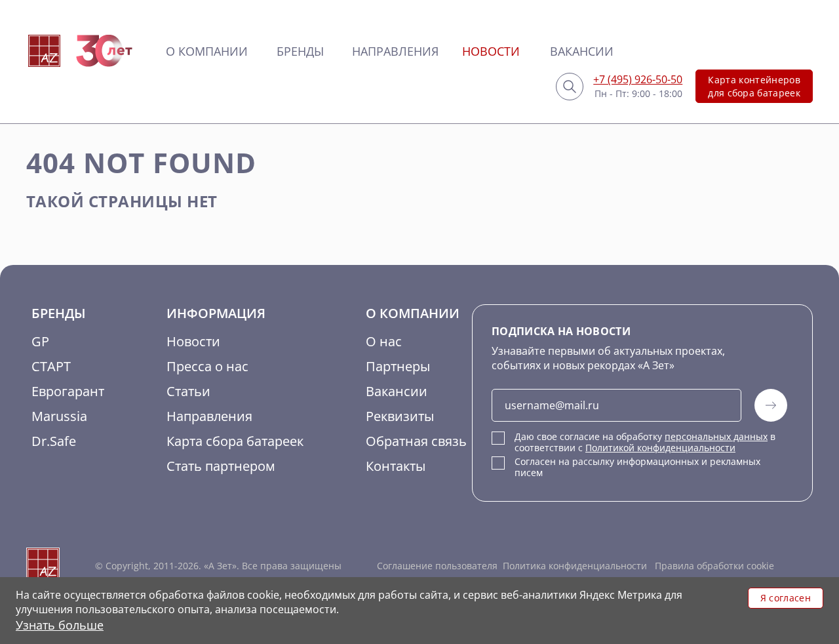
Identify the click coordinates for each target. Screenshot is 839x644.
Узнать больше (60, 625)
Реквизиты (400, 416)
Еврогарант (67, 391)
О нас (384, 341)
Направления (395, 51)
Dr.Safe (53, 441)
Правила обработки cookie (713, 565)
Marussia (59, 416)
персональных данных (716, 436)
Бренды (300, 51)
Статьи (188, 391)
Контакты (395, 466)
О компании (207, 51)
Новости (491, 51)
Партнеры (398, 366)
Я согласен (785, 598)
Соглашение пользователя (437, 565)
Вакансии (582, 51)
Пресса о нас (207, 366)
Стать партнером (220, 466)
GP (40, 341)
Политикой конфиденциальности (660, 447)
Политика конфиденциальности (575, 565)
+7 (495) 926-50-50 (637, 79)
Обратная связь (416, 441)
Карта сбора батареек (234, 441)
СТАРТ (51, 366)
